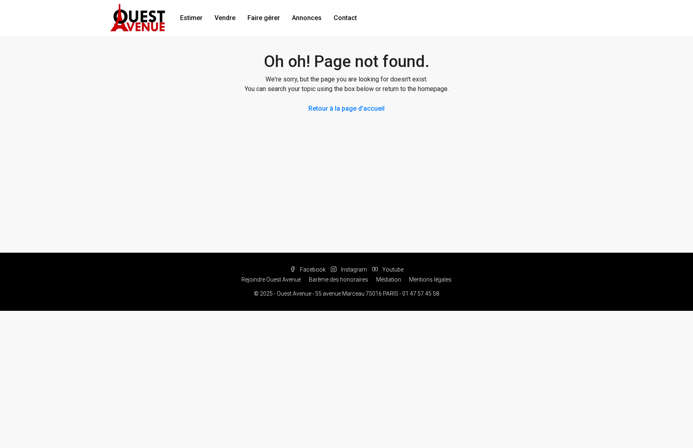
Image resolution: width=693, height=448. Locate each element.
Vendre (225, 18)
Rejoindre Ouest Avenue (271, 279)
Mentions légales (430, 279)
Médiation (388, 279)
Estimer (191, 18)
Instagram (354, 269)
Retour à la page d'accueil (346, 108)
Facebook (313, 269)
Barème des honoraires (338, 279)
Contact (345, 18)
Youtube (392, 269)
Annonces (307, 18)
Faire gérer (263, 18)
